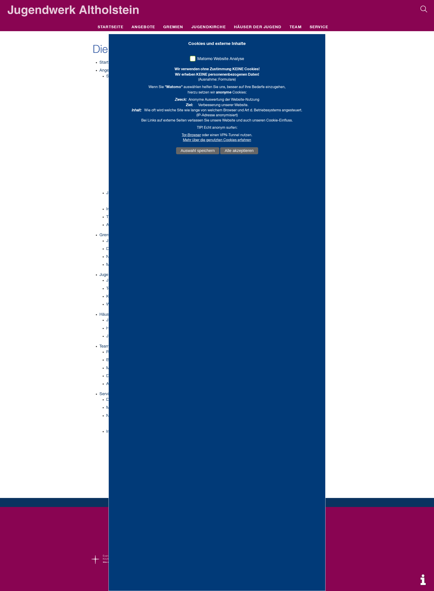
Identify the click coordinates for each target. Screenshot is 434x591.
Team (296, 27)
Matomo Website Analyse (220, 59)
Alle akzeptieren (239, 150)
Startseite (110, 27)
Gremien (173, 27)
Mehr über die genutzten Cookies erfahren (217, 140)
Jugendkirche (208, 27)
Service (319, 27)
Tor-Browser (191, 135)
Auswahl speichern (198, 150)
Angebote (143, 27)
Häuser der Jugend (257, 27)
